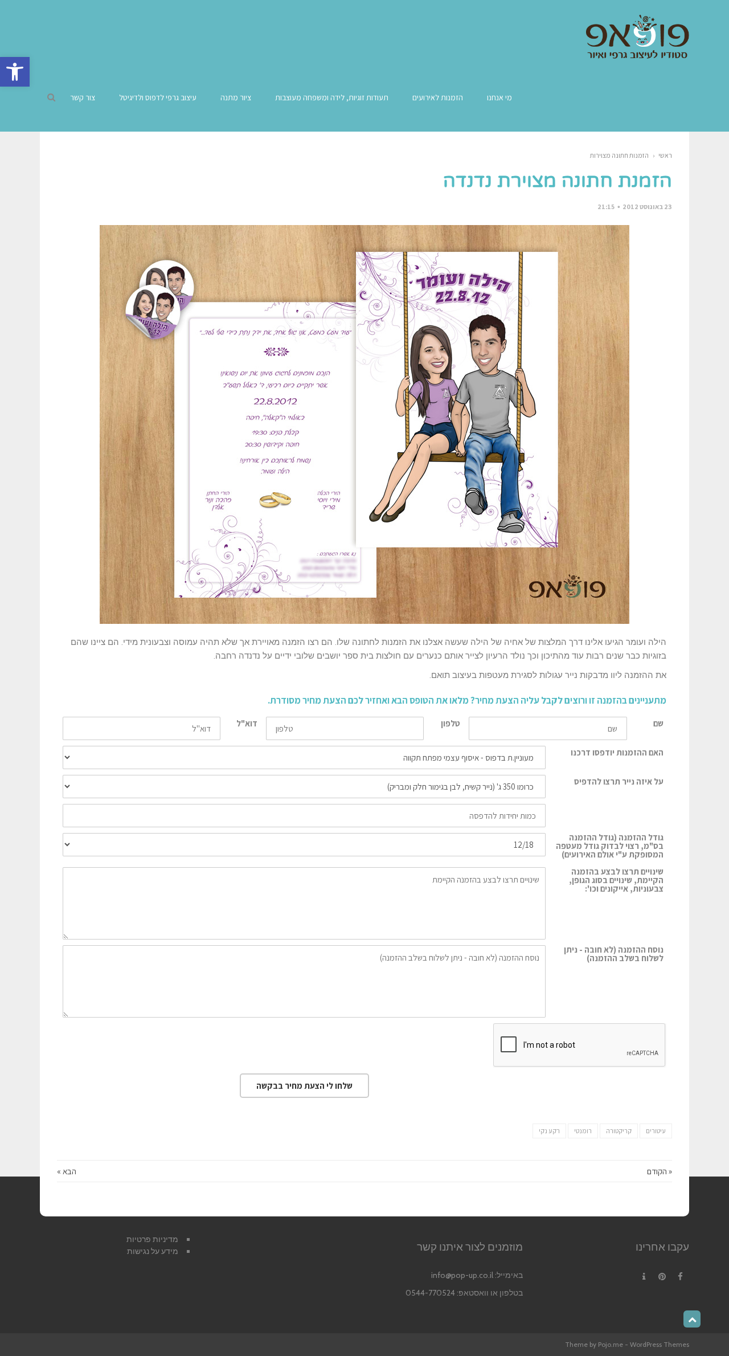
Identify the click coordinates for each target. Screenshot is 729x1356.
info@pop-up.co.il (462, 1275)
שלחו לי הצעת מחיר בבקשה (304, 1085)
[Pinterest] (661, 1276)
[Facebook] (680, 1276)
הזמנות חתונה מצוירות (619, 155)
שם (658, 723)
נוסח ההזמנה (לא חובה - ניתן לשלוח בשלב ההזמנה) (614, 953)
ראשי (665, 155)
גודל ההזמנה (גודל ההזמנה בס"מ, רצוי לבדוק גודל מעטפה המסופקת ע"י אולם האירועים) (610, 846)
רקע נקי (549, 1130)
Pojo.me (610, 1344)
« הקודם (659, 1171)
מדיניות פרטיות (152, 1239)
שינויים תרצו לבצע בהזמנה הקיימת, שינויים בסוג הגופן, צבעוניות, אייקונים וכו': (616, 880)
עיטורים (656, 1130)
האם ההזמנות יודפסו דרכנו (617, 752)
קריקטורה (619, 1130)
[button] (15, 72)
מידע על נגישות (152, 1251)
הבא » (66, 1171)
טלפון (450, 723)
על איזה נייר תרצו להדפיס (619, 781)
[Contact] (643, 1276)
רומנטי (583, 1130)
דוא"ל (246, 723)
